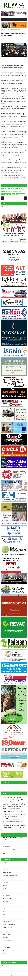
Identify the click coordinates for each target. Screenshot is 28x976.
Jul (3, 891)
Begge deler (7, 846)
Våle (22, 828)
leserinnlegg (11, 808)
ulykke (22, 825)
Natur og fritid (6, 921)
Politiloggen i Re (6, 930)
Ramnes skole (20, 811)
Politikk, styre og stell (7, 927)
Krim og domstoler (7, 898)
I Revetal (7, 839)
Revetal (6, 819)
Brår (13, 800)
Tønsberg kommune (15, 825)
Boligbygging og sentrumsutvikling (10, 875)
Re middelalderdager (13, 816)
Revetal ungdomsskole (16, 819)
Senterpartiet (18, 821)
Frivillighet (5, 885)
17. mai (4, 797)
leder (4, 908)
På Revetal (7, 843)
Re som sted (5, 943)
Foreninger (5, 185)
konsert (5, 806)
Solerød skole (5, 823)
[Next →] (25, 198)
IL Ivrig (11, 802)
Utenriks (4, 953)
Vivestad (16, 828)
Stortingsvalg (11, 823)
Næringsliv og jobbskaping (9, 924)
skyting (22, 821)
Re (4, 814)
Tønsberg (6, 825)
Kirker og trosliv (6, 895)
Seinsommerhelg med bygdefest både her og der (12, 188)
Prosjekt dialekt (6, 934)
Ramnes (6, 811)
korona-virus (11, 806)
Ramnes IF (13, 811)
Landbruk (5, 904)
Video (3, 186)
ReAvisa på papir (21, 814)
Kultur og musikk (13, 185)
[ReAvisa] (14, 7)
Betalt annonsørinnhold (8, 869)
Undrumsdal (7, 828)
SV (14, 823)
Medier (4, 911)
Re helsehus (6, 816)
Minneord (5, 914)
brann (4, 800)
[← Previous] (2, 198)
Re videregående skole (10, 821)
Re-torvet (8, 814)
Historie (4, 888)
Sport (4, 950)
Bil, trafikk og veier (7, 872)
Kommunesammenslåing (17, 804)
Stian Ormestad (17, 29)
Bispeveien (20, 797)
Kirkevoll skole (5, 804)
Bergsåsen (10, 797)
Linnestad (18, 808)
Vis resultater (14, 851)
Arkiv (4, 853)
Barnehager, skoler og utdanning (10, 865)
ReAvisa (15, 814)
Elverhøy (17, 800)
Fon (21, 800)
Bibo (15, 797)
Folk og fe (5, 878)
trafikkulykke (19, 823)
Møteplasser (21, 185)
